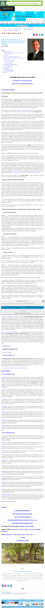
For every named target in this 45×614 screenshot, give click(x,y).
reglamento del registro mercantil (33, 577)
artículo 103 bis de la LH (17, 172)
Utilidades (4, 531)
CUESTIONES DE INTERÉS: (8, 51)
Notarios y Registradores (22, 16)
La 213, (4, 377)
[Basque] (18, 33)
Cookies (29, 606)
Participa (23, 23)
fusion (36, 573)
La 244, (4, 411)
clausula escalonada (11, 573)
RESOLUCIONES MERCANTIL (9, 71)
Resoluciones (12, 23)
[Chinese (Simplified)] (14, 33)
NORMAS (21, 526)
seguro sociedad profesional (17, 578)
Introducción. (6, 55)
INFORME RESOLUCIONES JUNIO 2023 (22, 523)
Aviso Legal (29, 313)
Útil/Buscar (37, 23)
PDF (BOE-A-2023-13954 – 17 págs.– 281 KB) (12, 368)
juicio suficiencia (26, 575)
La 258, (4, 476)
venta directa (25, 580)
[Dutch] (12, 33)
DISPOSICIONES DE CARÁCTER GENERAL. (10, 64)
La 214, (4, 442)
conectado (12, 593)
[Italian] (10, 33)
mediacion (36, 575)
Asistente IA (25, 25)
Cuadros (27, 23)
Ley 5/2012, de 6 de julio (17, 171)
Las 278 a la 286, (6, 494)
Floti (33, 573)
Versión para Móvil (22, 598)
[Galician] (16, 33)
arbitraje (5, 573)
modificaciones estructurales (10, 577)
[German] (8, 33)
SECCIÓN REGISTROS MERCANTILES (22, 514)
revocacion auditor (6, 578)
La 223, (4, 399)
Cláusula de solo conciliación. (9, 61)
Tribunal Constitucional (8, 67)
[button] (43, 301)
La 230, (3, 454)
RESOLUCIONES (6, 68)
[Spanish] (2, 33)
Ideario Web (30, 534)
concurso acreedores (27, 573)
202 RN (12, 384)
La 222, (4, 389)
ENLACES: (5, 72)
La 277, (3, 489)
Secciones (18, 23)
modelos (41, 575)
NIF (18, 577)
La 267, (3, 482)
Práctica (32, 23)
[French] (6, 33)
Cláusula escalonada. (8, 63)
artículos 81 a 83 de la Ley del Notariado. (32, 172)
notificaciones (22, 577)
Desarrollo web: (39, 606)
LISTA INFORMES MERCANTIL (22, 510)
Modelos (38, 529)
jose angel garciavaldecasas (16, 575)
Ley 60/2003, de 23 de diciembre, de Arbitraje (24, 110)
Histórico (20, 25)
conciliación (19, 573)
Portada (2, 23)
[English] (4, 33)
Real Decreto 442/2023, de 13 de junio (10, 316)
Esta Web (42, 23)
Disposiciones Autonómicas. (8, 65)
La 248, (3, 420)
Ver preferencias (22, 310)
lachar (32, 575)
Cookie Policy (16, 313)
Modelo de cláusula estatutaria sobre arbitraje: (12, 56)
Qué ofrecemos (8, 534)
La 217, (4, 446)
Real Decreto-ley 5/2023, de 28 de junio (11, 332)
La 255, (3, 471)
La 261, (4, 425)
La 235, (4, 460)
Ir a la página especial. (5, 346)
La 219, (4, 450)
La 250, (4, 465)
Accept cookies (22, 307)
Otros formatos (24, 368)
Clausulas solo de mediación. (9, 60)
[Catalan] (20, 33)
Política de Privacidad (22, 313)
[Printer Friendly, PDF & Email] (22, 568)
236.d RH (35, 378)
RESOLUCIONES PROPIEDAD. (9, 69)
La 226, (4, 406)
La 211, (4, 435)
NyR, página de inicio (19, 534)
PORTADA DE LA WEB (22, 540)
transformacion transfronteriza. (31, 578)
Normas (6, 23)
